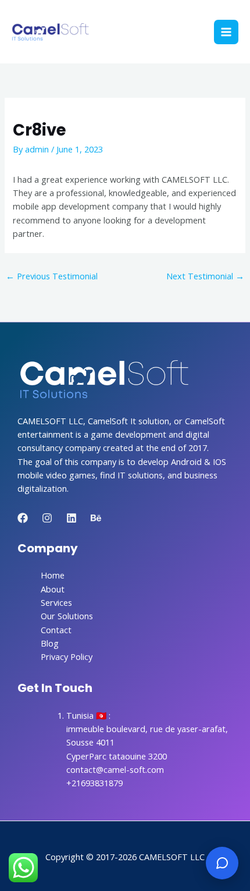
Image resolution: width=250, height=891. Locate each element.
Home (53, 575)
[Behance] (96, 518)
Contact (56, 630)
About (53, 589)
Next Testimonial (205, 276)
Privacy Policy (66, 656)
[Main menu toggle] (226, 32)
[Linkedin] (71, 518)
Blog (50, 643)
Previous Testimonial (52, 276)
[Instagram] (47, 518)
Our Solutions (67, 616)
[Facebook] (22, 518)
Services (56, 602)
